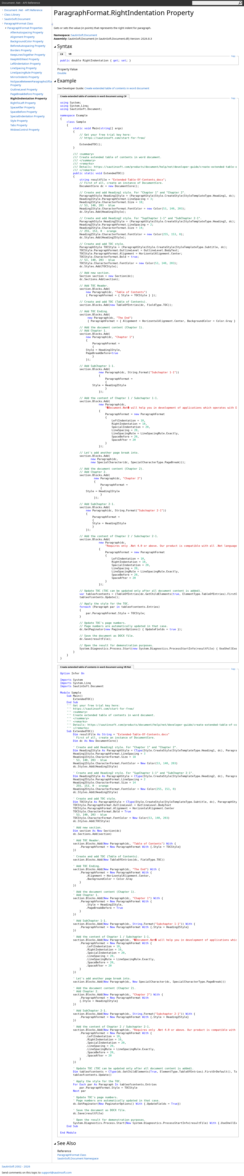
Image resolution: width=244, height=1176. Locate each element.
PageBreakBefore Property (26, 94)
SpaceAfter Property (22, 107)
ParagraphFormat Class (18, 23)
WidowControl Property (24, 129)
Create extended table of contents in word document (116, 88)
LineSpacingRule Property (26, 72)
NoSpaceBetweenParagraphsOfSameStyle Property (31, 83)
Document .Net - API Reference (23, 10)
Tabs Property (18, 125)
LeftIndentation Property (25, 63)
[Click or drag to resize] (53, 24)
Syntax (64, 46)
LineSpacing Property (23, 68)
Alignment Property (22, 37)
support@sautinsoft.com (56, 1172)
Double (61, 73)
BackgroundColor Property (26, 41)
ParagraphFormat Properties (25, 28)
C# (61, 54)
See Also (66, 1143)
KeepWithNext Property (24, 59)
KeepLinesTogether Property (27, 54)
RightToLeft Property (23, 103)
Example (66, 80)
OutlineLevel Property (23, 89)
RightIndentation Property (28, 98)
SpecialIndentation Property (27, 116)
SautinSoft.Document (17, 19)
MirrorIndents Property (24, 77)
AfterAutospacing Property (26, 32)
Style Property (19, 120)
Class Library (12, 14)
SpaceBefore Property (23, 111)
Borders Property (21, 50)
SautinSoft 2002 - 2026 (16, 1166)
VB (70, 53)
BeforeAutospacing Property (27, 45)
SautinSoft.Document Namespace (77, 1158)
